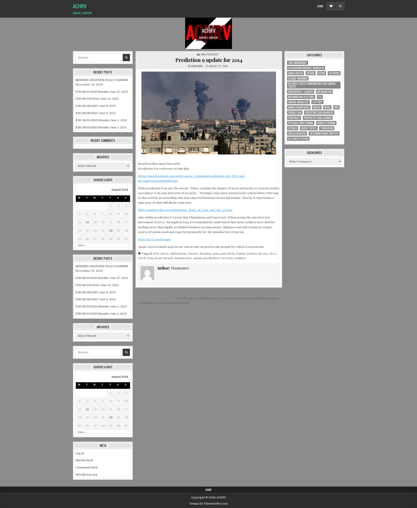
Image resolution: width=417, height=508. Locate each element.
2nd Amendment (297, 63)
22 (111, 230)
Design (310, 73)
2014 (156, 253)
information (324, 92)
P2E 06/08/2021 (87, 105)
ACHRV (79, 6)
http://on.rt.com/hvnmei (154, 239)
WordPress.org (86, 474)
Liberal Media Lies (298, 102)
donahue (205, 253)
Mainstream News (298, 107)
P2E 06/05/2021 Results (92, 127)
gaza (216, 253)
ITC (320, 97)
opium (197, 258)
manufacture (183, 258)
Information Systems (301, 97)
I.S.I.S (142, 258)
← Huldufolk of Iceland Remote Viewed (163, 303)
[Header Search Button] (340, 6)
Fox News (334, 73)
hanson (252, 253)
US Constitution (298, 139)
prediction (294, 113)
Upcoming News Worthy (324, 133)
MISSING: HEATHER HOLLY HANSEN (102, 80)
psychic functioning (300, 123)
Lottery (317, 102)
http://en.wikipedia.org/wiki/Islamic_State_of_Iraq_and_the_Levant (185, 210)
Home (320, 6)
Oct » (81, 245)
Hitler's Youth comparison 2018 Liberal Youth (312, 85)
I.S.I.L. (273, 253)
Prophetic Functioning (317, 118)
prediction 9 (211, 258)
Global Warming (297, 78)
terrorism (326, 128)
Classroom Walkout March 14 (306, 68)
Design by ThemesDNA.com (209, 503)
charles (193, 253)
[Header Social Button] (331, 6)
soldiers (240, 258)
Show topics (308, 128)
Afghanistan (178, 253)
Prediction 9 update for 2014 (208, 59)
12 (87, 222)
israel (158, 258)
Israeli (168, 258)
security (227, 258)
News (327, 107)
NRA (336, 107)
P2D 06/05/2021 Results (92, 120)
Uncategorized (209, 54)
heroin (263, 253)
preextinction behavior (319, 113)
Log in (80, 453)
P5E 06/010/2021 (87, 98)
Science (292, 128)
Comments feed (87, 467)
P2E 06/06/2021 (87, 113)
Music (316, 107)
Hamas (241, 253)
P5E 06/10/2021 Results (92, 91)
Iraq (150, 258)
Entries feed (84, 460)
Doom (321, 73)
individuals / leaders (300, 92)
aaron (165, 253)
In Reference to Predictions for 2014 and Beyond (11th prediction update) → (229, 298)
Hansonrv (197, 66)
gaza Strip (227, 253)
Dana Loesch (295, 73)
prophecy (294, 118)
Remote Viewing (326, 123)
